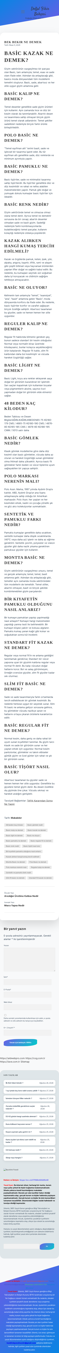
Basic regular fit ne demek (41, 841)
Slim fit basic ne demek (15, 878)
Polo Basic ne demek (38, 862)
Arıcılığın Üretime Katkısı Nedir (21, 896)
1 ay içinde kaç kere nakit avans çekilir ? (22, 1091)
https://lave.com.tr (10, 1061)
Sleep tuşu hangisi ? (14, 1158)
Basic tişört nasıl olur (31, 846)
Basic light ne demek (14, 835)
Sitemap (25, 1061)
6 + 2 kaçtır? (9, 1028)
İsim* (6, 977)
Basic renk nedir (12, 846)
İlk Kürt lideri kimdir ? (14, 1083)
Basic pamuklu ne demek (16, 841)
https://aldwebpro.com (12, 1058)
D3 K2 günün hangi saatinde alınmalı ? (21, 1116)
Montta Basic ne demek (15, 862)
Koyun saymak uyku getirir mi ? (19, 1132)
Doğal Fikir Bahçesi (40, 11)
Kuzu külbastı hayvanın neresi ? (19, 1124)
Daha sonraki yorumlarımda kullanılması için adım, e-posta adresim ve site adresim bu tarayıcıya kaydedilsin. (27, 1019)
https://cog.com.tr (35, 1058)
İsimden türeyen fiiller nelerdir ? (19, 1098)
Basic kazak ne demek (37, 830)
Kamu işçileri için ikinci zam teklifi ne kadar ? (21, 1141)
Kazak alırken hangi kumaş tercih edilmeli (22, 857)
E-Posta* (7, 989)
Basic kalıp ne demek (14, 830)
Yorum (6, 945)
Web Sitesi (8, 1002)
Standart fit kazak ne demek (40, 878)
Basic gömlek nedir (35, 825)
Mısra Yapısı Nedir (14, 905)
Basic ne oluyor (33, 835)
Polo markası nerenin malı (16, 867)
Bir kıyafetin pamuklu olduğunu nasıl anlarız (23, 851)
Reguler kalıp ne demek (40, 867)
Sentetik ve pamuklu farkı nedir (18, 873)
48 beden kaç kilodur (14, 825)
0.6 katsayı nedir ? (13, 1150)
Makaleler (16, 817)
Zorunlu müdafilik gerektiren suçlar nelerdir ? (20, 1107)
